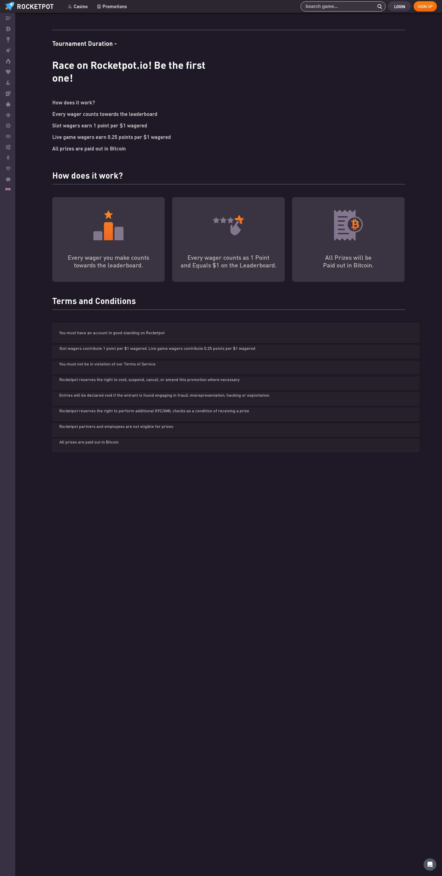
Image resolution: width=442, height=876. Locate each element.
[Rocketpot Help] (430, 864)
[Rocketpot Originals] (7, 50)
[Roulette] (7, 125)
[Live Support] (7, 179)
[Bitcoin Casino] (7, 29)
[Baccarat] (7, 136)
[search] (378, 6)
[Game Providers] (7, 147)
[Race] (7, 39)
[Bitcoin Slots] (7, 82)
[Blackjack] (7, 115)
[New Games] (7, 61)
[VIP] (7, 168)
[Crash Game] (7, 158)
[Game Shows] (7, 104)
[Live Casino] (7, 93)
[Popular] (7, 72)
